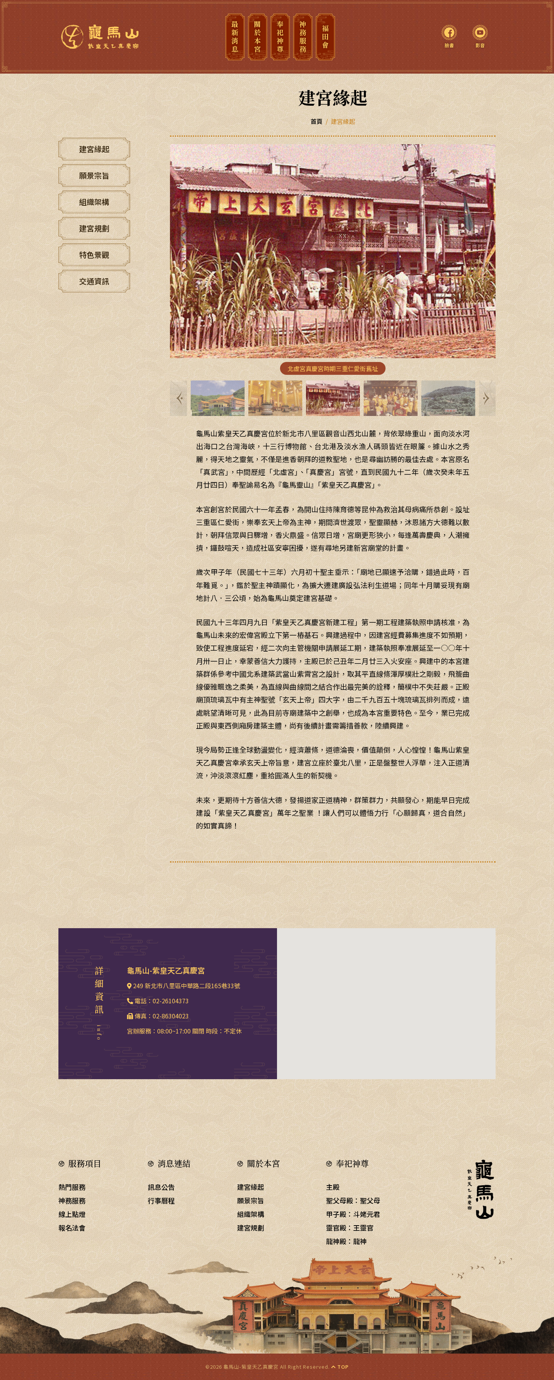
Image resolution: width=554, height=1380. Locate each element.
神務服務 (303, 37)
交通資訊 (94, 281)
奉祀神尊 (280, 37)
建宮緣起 (94, 148)
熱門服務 (72, 1187)
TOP (342, 1366)
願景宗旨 (94, 175)
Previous (179, 398)
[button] (386, 999)
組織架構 (94, 201)
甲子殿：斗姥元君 (353, 1214)
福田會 (325, 37)
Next (486, 398)
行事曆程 (161, 1200)
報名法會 (72, 1227)
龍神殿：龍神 (346, 1241)
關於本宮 (257, 37)
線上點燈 (72, 1214)
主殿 (333, 1187)
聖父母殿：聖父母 (353, 1200)
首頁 (317, 121)
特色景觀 (94, 254)
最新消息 (235, 37)
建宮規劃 (94, 228)
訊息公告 (161, 1187)
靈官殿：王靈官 (349, 1227)
